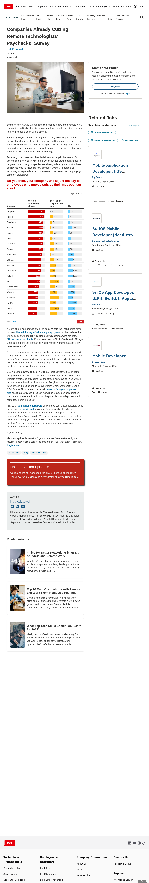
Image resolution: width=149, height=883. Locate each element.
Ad (142, 881)
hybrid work (28, 409)
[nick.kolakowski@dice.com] (23, 506)
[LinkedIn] (18, 506)
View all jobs (133, 125)
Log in (127, 93)
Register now (14, 445)
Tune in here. (72, 477)
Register (115, 86)
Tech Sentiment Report (29, 405)
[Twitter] (12, 506)
